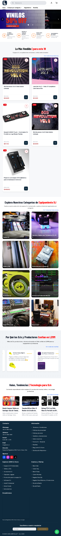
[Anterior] (2, 19)
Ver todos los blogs (52, 394)
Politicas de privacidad (39, 430)
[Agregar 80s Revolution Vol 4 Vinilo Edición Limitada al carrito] (26, 97)
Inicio (4, 8)
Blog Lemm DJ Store (38, 447)
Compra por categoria (13, 8)
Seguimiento (27, 8)
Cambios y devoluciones (40, 436)
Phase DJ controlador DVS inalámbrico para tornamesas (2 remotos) (15, 179)
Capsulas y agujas (9, 474)
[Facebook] (4, 457)
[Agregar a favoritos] (26, 60)
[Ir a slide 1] (28, 25)
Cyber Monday (37, 474)
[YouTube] (11, 457)
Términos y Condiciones (40, 427)
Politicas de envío (38, 433)
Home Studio (7, 486)
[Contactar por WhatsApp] (57, 532)
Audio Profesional (9, 483)
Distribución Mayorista (40, 450)
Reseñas (35, 8)
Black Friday (36, 471)
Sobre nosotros (37, 439)
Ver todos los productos (51, 56)
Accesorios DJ (8, 471)
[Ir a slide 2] (32, 25)
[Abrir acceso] (51, 3)
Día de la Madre (37, 483)
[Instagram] (8, 457)
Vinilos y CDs (7, 469)
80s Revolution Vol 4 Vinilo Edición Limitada (14, 87)
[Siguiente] (58, 19)
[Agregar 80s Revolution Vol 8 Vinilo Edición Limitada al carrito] (55, 143)
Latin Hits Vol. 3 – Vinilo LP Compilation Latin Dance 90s (44, 87)
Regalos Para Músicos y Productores (43, 480)
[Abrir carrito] (56, 3)
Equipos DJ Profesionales (11, 466)
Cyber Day (36, 469)
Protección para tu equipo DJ (12, 477)
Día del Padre (36, 486)
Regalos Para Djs (37, 477)
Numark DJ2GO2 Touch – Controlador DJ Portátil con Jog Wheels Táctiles (16, 133)
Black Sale (35, 466)
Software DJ (7, 480)
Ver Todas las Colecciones (50, 210)
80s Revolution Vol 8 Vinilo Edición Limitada (43, 133)
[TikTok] (15, 457)
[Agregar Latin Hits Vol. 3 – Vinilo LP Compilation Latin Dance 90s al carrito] (55, 97)
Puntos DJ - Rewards (39, 442)
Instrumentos (8, 489)
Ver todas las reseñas (52, 347)
